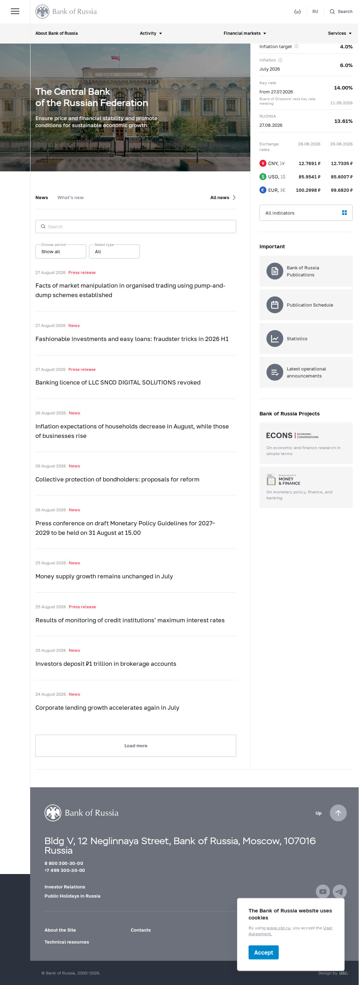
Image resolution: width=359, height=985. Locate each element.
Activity (148, 33)
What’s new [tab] (70, 197)
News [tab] (41, 197)
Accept (263, 952)
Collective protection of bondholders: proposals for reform (117, 479)
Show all (50, 251)
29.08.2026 (341, 143)
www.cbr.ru (278, 927)
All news (219, 197)
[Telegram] (340, 892)
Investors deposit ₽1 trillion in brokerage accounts (105, 663)
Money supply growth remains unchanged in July (104, 576)
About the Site (60, 930)
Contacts (141, 930)
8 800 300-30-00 (64, 863)
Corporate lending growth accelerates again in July (107, 707)
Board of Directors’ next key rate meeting (287, 101)
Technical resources (67, 942)
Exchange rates (269, 146)
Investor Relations (65, 886)
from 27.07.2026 (276, 91)
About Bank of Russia (56, 33)
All (98, 251)
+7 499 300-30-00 (65, 870)
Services (337, 33)
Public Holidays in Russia (73, 896)
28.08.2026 (309, 143)
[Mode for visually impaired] (297, 11)
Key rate (267, 82)
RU (315, 11)
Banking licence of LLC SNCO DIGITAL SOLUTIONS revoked (118, 382)
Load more (136, 745)
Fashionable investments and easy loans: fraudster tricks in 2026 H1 (132, 338)
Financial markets (242, 33)
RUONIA (267, 116)
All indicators (279, 213)
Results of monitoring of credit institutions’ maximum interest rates (130, 620)
